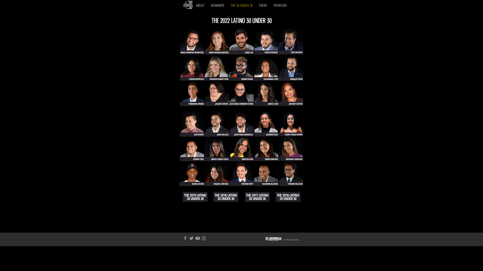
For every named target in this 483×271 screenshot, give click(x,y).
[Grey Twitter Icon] (191, 238)
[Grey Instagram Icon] (203, 238)
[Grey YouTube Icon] (197, 238)
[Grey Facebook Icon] (185, 238)
